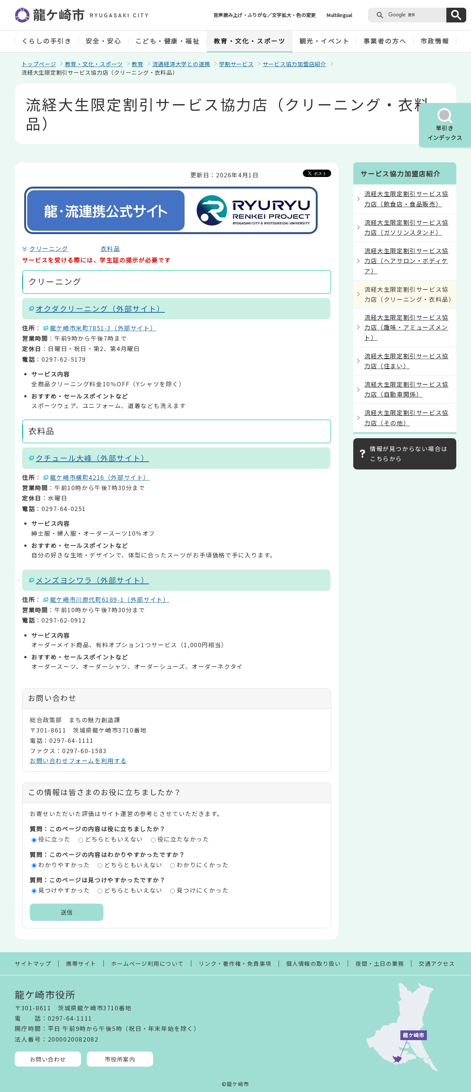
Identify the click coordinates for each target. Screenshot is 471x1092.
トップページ (38, 64)
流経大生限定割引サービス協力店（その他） (406, 417)
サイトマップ (33, 963)
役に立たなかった (183, 838)
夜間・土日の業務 (379, 963)
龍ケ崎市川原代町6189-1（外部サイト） (110, 599)
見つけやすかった (64, 890)
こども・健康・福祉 (167, 40)
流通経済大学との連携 (181, 64)
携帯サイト (81, 963)
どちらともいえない (114, 838)
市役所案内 (120, 1059)
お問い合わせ (48, 1059)
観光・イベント (325, 40)
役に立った (54, 838)
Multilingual (339, 14)
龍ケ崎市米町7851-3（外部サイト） (103, 327)
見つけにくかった (203, 890)
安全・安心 (104, 40)
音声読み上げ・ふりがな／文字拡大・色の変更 (264, 14)
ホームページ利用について (147, 963)
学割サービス (236, 64)
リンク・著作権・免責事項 (235, 963)
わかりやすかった (64, 864)
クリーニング (48, 248)
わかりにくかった (203, 864)
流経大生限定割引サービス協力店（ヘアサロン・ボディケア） (406, 260)
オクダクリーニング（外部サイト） (100, 308)
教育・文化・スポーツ (250, 40)
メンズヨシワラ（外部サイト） (92, 580)
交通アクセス (437, 963)
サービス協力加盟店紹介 (294, 64)
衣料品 (110, 248)
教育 (138, 64)
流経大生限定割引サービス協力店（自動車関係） (406, 389)
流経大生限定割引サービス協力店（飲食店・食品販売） (406, 198)
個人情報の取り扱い (313, 963)
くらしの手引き (47, 40)
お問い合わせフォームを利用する (78, 760)
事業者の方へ (385, 40)
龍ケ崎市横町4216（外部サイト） (100, 477)
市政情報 (435, 40)
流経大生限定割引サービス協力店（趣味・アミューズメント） (406, 327)
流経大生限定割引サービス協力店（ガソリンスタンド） (406, 227)
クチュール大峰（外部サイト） (92, 458)
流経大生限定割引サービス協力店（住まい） (406, 360)
